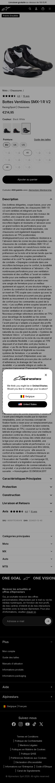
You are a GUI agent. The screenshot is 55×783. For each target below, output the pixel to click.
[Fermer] (47, 375)
